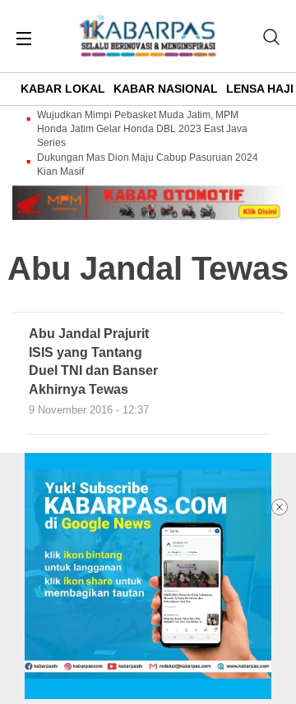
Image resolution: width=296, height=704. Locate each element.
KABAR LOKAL (63, 88)
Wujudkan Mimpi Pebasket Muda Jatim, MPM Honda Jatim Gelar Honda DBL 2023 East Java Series (142, 129)
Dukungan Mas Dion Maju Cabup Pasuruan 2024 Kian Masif (147, 164)
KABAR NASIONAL (165, 88)
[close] (279, 507)
